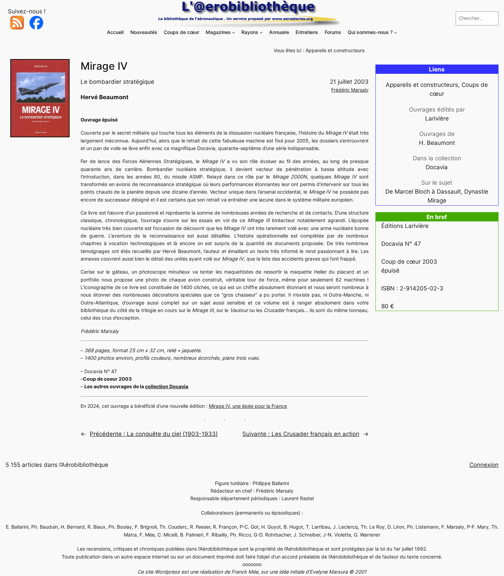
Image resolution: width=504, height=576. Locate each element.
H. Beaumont (437, 142)
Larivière (437, 118)
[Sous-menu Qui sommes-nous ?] (395, 32)
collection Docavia (166, 386)
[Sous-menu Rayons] (261, 32)
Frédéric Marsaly (350, 90)
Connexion (484, 464)
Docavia (437, 167)
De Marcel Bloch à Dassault (423, 191)
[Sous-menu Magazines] (233, 32)
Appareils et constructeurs (334, 50)
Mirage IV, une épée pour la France (248, 406)
